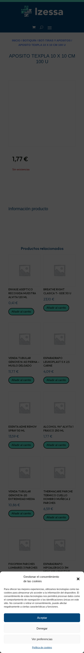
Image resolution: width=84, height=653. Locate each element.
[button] (78, 579)
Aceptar (42, 617)
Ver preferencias (42, 639)
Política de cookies (42, 647)
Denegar (42, 628)
